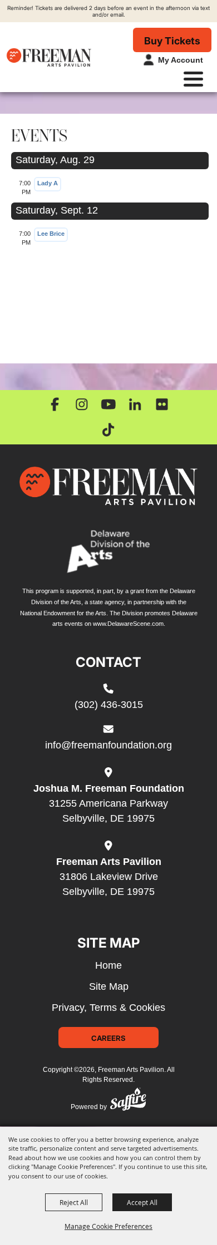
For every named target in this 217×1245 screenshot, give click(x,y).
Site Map (109, 986)
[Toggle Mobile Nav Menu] (193, 79)
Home (108, 965)
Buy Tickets (172, 40)
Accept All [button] (142, 1202)
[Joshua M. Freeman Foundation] (108, 486)
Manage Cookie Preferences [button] (108, 1226)
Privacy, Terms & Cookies (108, 1007)
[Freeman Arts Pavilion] (49, 57)
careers (108, 1038)
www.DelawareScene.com (128, 623)
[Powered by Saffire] (128, 1101)
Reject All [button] (74, 1202)
